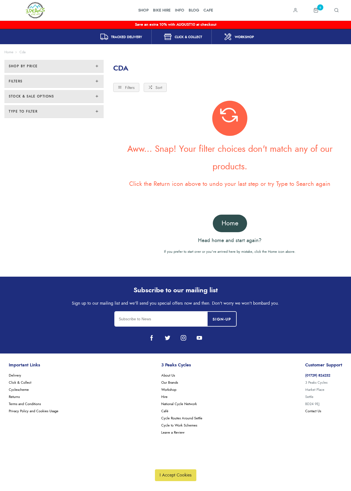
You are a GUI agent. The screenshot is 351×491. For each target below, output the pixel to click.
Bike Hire (162, 10)
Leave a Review (173, 432)
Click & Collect (20, 383)
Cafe (208, 10)
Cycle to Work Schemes (179, 425)
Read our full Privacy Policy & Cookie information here (175, 462)
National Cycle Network (179, 404)
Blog (194, 10)
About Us (168, 375)
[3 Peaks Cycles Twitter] (167, 338)
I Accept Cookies (176, 475)
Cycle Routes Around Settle (181, 418)
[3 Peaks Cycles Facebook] (151, 338)
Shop (143, 10)
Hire (164, 397)
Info (179, 10)
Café (164, 411)
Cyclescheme (19, 390)
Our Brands (169, 383)
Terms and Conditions (25, 404)
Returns (14, 397)
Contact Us (313, 411)
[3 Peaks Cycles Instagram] (183, 338)
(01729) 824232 (317, 375)
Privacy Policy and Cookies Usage (33, 411)
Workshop (168, 390)
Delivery (15, 375)
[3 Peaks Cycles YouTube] (199, 338)
